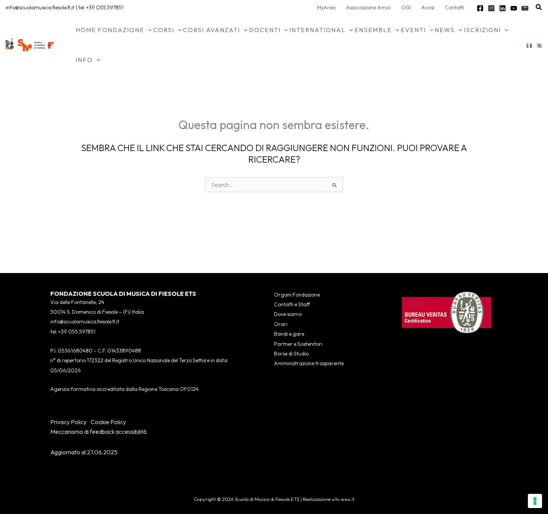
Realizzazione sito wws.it (329, 499)
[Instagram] (491, 8)
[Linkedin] (502, 8)
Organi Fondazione (297, 294)
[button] (539, 7)
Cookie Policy (108, 422)
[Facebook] (480, 8)
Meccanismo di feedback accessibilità (98, 431)
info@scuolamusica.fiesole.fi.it (40, 7)
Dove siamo (288, 314)
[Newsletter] (525, 8)
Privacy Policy (68, 422)
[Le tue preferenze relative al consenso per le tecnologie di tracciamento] (535, 501)
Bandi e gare (289, 333)
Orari (280, 324)
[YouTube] (513, 8)
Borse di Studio (291, 353)
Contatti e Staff (292, 304)
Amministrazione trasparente (309, 363)
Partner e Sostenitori (298, 344)
